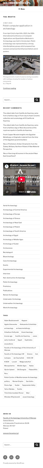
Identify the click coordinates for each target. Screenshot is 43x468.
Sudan (17, 385)
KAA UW (30, 358)
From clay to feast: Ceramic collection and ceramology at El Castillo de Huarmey (21, 118)
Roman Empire (18, 381)
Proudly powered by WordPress (13, 463)
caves (35, 336)
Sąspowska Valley (28, 385)
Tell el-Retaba (9, 389)
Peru (6, 373)
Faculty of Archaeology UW (14, 354)
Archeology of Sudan (11, 244)
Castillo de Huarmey (22, 336)
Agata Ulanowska (10, 324)
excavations (8, 344)
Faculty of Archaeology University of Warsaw (19, 418)
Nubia (31, 366)
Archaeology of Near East (12, 223)
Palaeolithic (33, 370)
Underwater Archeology (12, 299)
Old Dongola (21, 370)
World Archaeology (10, 308)
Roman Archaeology (10, 295)
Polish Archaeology (10, 282)
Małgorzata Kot (25, 362)
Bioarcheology (8, 257)
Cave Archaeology (10, 261)
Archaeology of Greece (11, 218)
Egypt (20, 340)
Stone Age (8, 385)
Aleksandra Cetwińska (28, 324)
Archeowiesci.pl (17, 3)
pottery (7, 381)
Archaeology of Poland (11, 227)
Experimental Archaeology (13, 269)
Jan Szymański (18, 358)
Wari (28, 393)
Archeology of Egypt (10, 235)
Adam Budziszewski (11, 320)
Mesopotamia (9, 366)
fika (4, 144)
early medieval (9, 340)
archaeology (8, 328)
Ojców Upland (9, 370)
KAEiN (6, 362)
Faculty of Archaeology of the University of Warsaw (20, 349)
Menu (23, 9)
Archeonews (8, 248)
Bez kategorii (8, 252)
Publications (7, 291)
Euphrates (28, 340)
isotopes (7, 358)
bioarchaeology (27, 332)
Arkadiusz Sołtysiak (11, 332)
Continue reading (9, 88)
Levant (14, 362)
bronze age (8, 336)
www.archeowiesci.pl (11, 433)
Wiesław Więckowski (12, 397)
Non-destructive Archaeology (14, 278)
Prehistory (7, 286)
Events (5, 265)
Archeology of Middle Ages (13, 239)
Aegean (24, 320)
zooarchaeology (28, 397)
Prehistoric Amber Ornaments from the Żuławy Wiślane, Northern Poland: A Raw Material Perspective (21, 146)
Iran (36, 354)
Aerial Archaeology (10, 206)
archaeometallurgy (23, 328)
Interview (6, 274)
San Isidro (29, 381)
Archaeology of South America (14, 231)
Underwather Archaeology (13, 303)
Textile (19, 389)
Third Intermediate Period (13, 393)
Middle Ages (22, 366)
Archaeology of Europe (11, 214)
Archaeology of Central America (15, 210)
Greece (29, 354)
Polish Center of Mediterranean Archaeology (20, 377)
